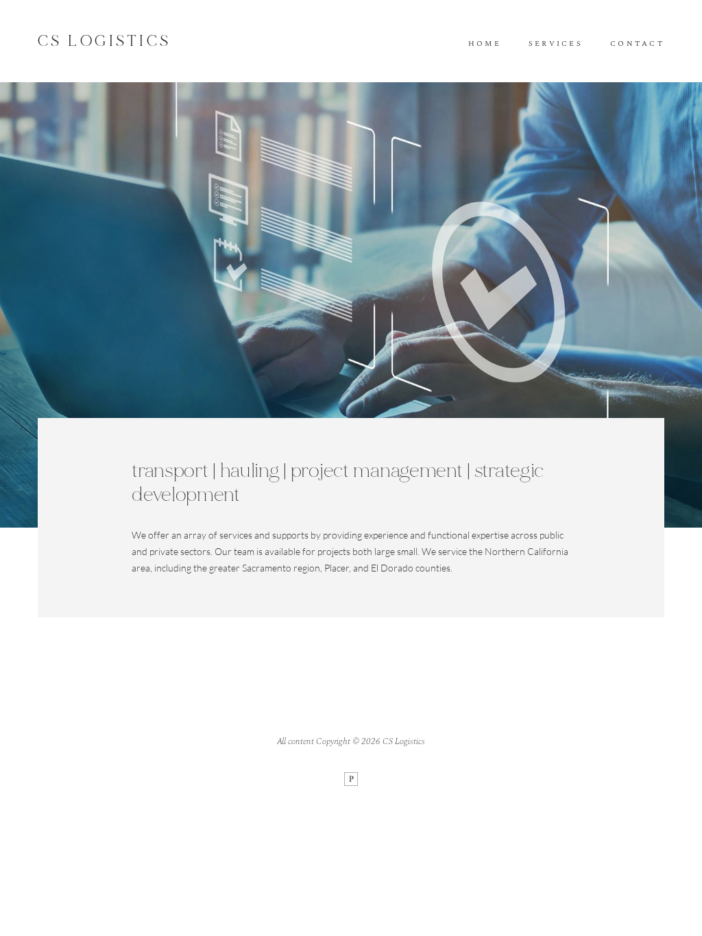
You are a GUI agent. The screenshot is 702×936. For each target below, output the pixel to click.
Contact (637, 44)
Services (556, 44)
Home (484, 44)
